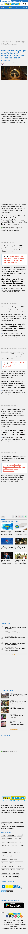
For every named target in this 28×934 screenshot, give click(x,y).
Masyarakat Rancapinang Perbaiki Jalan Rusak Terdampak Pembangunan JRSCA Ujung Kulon (17, 709)
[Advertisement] (14, 25)
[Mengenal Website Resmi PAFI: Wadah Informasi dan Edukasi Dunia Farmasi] (7, 526)
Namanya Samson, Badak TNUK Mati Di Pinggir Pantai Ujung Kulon (15, 649)
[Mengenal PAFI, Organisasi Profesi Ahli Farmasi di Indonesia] (7, 541)
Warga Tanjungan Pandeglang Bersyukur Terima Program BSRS (18, 702)
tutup (3, 912)
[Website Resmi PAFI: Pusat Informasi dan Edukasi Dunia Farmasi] (21, 526)
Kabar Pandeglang (6, 852)
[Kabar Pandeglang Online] (12, 4)
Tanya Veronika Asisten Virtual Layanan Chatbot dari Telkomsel (15, 638)
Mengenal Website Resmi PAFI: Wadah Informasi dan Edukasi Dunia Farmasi (7, 533)
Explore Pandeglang (12, 842)
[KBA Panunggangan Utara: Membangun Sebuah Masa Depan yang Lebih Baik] (21, 555)
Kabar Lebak (22, 849)
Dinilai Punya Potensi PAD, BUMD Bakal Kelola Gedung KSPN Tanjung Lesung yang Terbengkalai (18, 695)
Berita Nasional (11, 835)
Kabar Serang (17, 852)
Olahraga (11, 866)
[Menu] (2, 4)
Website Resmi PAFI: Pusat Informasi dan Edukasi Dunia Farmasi (21, 533)
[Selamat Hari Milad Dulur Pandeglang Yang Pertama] (3, 724)
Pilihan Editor (5, 869)
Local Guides (19, 863)
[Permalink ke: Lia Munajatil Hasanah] (2, 63)
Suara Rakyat (16, 873)
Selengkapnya (13, 654)
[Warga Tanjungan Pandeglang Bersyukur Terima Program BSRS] (5, 703)
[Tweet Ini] (16, 516)
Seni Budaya (20, 869)
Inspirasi (15, 849)
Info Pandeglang (6, 849)
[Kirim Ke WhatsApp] (25, 516)
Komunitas (4, 863)
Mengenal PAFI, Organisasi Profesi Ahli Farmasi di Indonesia (7, 547)
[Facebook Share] (13, 516)
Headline (22, 845)
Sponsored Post (6, 873)
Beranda (3, 41)
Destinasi (9, 838)
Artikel (3, 835)
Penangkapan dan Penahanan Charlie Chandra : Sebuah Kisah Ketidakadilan (20, 547)
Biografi (20, 835)
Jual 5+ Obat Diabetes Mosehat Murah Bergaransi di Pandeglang (15, 643)
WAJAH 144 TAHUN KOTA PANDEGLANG (16, 716)
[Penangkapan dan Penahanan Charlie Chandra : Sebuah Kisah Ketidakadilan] (21, 541)
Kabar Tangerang (6, 856)
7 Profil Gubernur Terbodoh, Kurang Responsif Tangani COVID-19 (6, 562)
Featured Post (5, 845)
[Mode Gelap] (23, 4)
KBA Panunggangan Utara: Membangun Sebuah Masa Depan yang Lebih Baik (20, 562)
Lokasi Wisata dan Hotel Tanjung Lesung (15, 633)
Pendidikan (18, 866)
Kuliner (11, 863)
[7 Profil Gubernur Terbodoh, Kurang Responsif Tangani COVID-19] (7, 555)
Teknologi (4, 876)
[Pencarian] (26, 4)
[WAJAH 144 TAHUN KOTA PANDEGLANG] (3, 717)
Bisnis (3, 838)
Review (13, 869)
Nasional (4, 866)
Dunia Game (17, 838)
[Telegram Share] (22, 516)
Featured (8, 41)
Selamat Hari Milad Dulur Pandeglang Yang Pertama (17, 723)
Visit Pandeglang (13, 876)
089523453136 (10, 828)
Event (3, 842)
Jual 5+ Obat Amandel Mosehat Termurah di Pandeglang (15, 628)
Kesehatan (16, 856)
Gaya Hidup (14, 845)
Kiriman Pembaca (13, 859)
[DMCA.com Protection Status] (7, 891)
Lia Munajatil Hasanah (9, 63)
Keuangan (4, 859)
